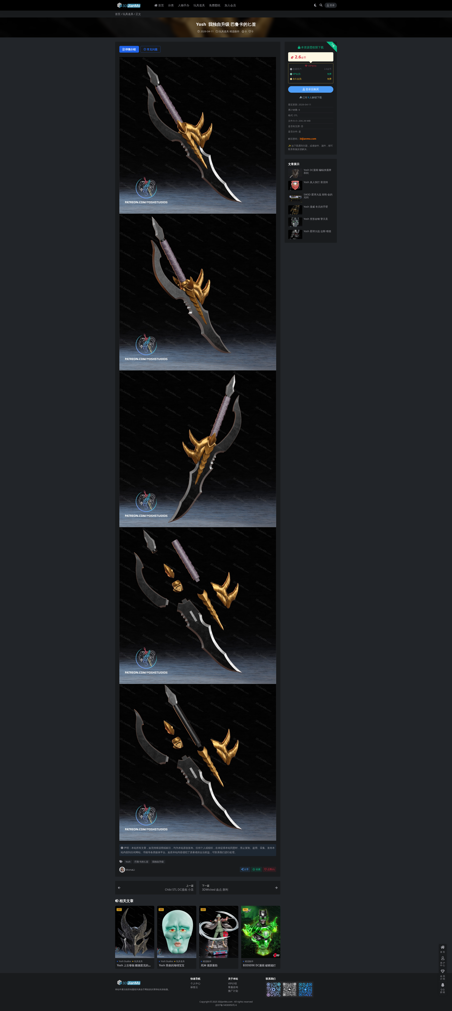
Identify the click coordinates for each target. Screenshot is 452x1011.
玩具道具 (199, 5)
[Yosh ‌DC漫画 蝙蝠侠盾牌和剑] (295, 173)
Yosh (128, 861)
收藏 (258, 869)
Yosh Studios (125, 961)
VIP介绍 (232, 983)
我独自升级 (158, 861)
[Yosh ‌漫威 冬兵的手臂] (295, 210)
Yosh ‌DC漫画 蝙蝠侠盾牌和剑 (317, 171)
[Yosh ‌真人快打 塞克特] (295, 185)
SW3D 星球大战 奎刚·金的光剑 (318, 196)
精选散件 (234, 31)
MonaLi (130, 869)
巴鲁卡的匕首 (141, 861)
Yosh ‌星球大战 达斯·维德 (317, 231)
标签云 (194, 987)
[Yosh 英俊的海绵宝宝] (176, 932)
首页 (161, 5)
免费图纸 (214, 5)
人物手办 (183, 5)
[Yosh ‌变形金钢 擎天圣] (295, 222)
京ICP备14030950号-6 (226, 1005)
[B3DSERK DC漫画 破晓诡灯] (260, 932)
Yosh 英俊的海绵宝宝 (171, 965)
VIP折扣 (312, 65)
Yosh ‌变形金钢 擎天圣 (316, 218)
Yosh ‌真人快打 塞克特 (316, 182)
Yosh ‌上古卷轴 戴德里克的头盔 (134, 967)
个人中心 (195, 983)
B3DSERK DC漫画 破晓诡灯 (259, 965)
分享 (246, 869)
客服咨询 (233, 987)
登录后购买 (312, 89)
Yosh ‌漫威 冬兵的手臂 (316, 206)
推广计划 (233, 990)
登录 (332, 5)
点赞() (271, 869)
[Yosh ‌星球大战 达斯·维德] (295, 234)
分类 (171, 5)
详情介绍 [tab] (130, 49)
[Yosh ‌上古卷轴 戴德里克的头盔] (134, 932)
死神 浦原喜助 (209, 965)
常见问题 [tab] (152, 49)
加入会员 (230, 5)
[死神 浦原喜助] (218, 932)
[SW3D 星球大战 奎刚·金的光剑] (295, 197)
